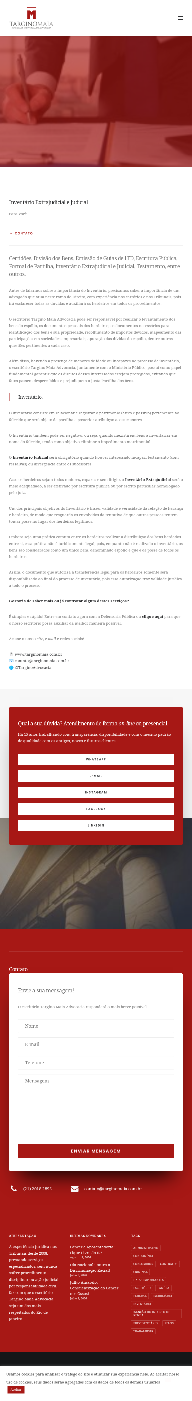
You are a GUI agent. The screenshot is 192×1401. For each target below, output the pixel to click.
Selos (169, 1323)
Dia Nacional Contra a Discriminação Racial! (90, 1268)
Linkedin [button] (96, 825)
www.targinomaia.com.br (38, 654)
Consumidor (143, 1264)
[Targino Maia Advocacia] (31, 18)
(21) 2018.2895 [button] (37, 1188)
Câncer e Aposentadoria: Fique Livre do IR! (92, 1250)
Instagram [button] (96, 792)
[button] (180, 18)
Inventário (142, 1304)
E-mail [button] (96, 776)
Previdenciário (145, 1323)
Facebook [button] (96, 809)
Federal (139, 1296)
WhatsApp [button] (96, 759)
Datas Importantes (148, 1280)
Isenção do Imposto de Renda (151, 1313)
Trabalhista (143, 1331)
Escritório (142, 1288)
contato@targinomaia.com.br (42, 661)
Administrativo (145, 1248)
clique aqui (152, 616)
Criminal (140, 1272)
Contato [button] (24, 233)
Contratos (169, 1264)
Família (163, 1288)
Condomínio (143, 1256)
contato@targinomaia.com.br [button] (113, 1188)
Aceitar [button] (16, 1389)
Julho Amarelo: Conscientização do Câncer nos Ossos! (94, 1288)
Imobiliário (162, 1296)
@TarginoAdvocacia (33, 667)
